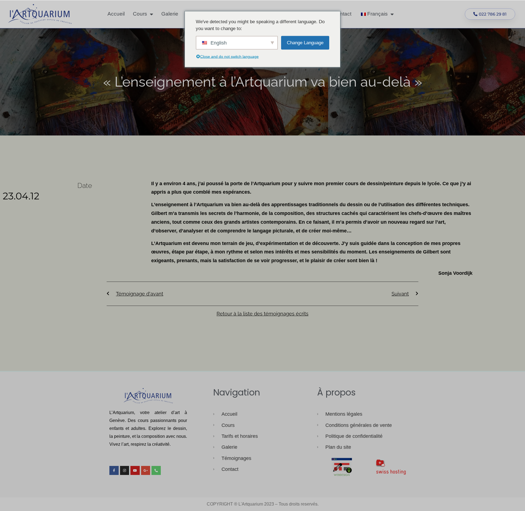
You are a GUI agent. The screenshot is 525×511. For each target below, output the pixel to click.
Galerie (169, 14)
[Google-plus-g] (145, 470)
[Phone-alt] (156, 470)
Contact (342, 14)
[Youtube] (135, 470)
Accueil (116, 14)
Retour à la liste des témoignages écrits (262, 314)
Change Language (305, 42)
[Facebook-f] (114, 470)
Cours (140, 14)
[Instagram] (124, 470)
